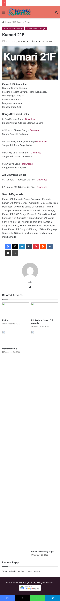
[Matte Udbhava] (15, 338)
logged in (18, 571)
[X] (15, 246)
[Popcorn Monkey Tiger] (44, 440)
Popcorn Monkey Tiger (42, 551)
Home (7, 22)
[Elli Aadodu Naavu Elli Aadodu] (44, 309)
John (8, 41)
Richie (5, 320)
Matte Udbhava (9, 348)
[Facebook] (8, 246)
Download (30, 119)
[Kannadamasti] (19, 12)
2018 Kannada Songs (21, 22)
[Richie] (15, 309)
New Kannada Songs (36, 28)
